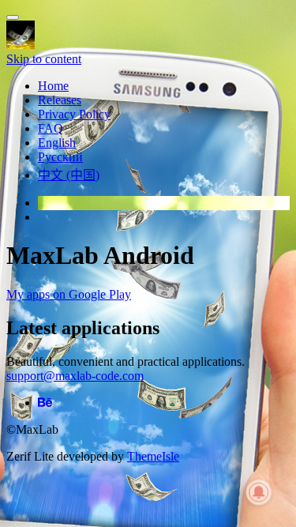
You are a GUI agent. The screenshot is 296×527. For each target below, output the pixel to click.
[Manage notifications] (259, 492)
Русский (60, 157)
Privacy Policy (74, 114)
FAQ (50, 128)
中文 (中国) (68, 175)
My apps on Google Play (68, 294)
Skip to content (43, 59)
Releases (59, 100)
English (57, 142)
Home (53, 85)
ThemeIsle (153, 456)
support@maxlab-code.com (75, 375)
